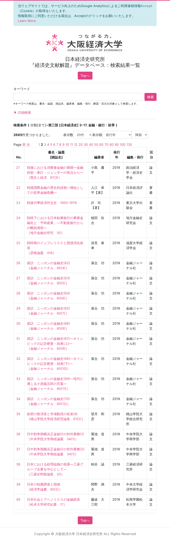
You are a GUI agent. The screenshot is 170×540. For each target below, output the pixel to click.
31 (18, 338)
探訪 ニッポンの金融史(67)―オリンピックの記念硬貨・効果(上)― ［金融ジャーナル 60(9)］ (55, 343)
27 (18, 278)
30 (86, 144)
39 (18, 484)
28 (18, 293)
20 (81, 144)
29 (18, 308)
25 (18, 243)
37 (18, 449)
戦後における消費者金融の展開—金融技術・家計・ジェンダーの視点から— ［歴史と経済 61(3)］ (55, 172)
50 (96, 144)
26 (18, 263)
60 (101, 144)
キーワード (21, 89)
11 (71, 144)
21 (18, 167)
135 (129, 144)
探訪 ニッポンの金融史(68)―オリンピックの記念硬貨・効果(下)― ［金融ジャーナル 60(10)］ (55, 364)
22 (18, 188)
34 (18, 399)
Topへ (85, 76)
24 (18, 218)
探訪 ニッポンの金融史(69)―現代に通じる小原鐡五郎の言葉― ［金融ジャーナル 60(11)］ (55, 384)
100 (122, 144)
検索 (150, 97)
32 (18, 359)
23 (18, 203)
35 (18, 414)
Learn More (27, 21)
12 (76, 144)
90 (117, 144)
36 (18, 434)
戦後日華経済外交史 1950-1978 (52, 203)
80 (111, 144)
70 (106, 144)
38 (18, 464)
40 (91, 144)
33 (18, 379)
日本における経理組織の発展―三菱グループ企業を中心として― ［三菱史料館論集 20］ (55, 469)
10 (67, 144)
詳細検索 (24, 112)
